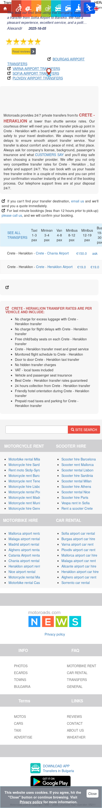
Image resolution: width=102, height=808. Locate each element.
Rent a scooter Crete (77, 508)
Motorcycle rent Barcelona (28, 475)
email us (77, 201)
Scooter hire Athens (76, 486)
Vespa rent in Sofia (75, 502)
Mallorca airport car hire (79, 555)
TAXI (17, 730)
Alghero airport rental (24, 549)
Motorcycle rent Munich (26, 502)
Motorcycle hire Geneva (26, 508)
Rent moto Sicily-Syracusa (28, 470)
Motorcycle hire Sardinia (27, 464)
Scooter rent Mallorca (77, 464)
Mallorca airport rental (25, 533)
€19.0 (81, 266)
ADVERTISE (23, 737)
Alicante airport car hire (78, 566)
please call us (12, 215)
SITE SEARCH (85, 429)
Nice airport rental (22, 571)
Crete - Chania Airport (52, 253)
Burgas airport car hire (78, 538)
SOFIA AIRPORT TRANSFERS (36, 73)
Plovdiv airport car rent (78, 549)
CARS (18, 723)
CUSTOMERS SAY (49, 154)
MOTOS (20, 716)
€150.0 (81, 253)
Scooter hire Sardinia (77, 475)
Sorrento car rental (75, 582)
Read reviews (21, 51)
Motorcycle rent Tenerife (27, 481)
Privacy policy (55, 634)
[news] (54, 617)
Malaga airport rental (24, 538)
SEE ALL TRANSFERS (17, 235)
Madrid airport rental (24, 544)
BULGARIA (22, 686)
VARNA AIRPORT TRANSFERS (36, 68)
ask (94, 253)
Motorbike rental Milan (25, 459)
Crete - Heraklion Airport (54, 266)
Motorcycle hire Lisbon (25, 486)
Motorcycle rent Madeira (27, 497)
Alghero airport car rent (78, 577)
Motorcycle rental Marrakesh (30, 577)
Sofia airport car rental (78, 533)
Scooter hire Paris (74, 497)
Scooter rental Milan (76, 481)
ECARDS (21, 672)
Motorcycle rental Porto (26, 492)
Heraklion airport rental (26, 566)
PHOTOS (21, 665)
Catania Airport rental (25, 555)
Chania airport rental (24, 560)
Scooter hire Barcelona (78, 459)
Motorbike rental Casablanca (30, 582)
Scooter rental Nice (75, 492)
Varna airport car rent (77, 544)
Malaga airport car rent (78, 560)
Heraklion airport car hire (80, 571)
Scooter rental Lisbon (77, 470)
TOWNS (20, 679)
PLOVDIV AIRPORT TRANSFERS (38, 78)
